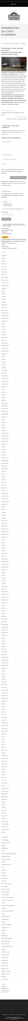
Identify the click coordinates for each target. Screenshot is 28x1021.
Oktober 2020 (4, 438)
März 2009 (3, 813)
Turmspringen (4, 957)
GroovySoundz (4, 878)
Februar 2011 (4, 750)
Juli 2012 (3, 703)
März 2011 (3, 747)
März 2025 (3, 302)
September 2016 (5, 567)
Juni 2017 (3, 542)
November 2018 (5, 496)
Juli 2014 (3, 638)
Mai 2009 (3, 807)
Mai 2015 (3, 610)
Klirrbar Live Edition (5, 889)
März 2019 (3, 485)
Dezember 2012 (4, 690)
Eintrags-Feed (4, 988)
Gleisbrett (3, 870)
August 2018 (4, 504)
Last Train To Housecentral (7, 900)
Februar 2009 (4, 815)
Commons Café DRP (5, 859)
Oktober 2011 (4, 728)
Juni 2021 (3, 422)
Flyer (2, 867)
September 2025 (5, 285)
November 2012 (5, 692)
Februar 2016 (4, 586)
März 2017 (3, 550)
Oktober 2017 (4, 531)
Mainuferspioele (5, 919)
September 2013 (5, 665)
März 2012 (3, 714)
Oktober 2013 (4, 662)
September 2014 (5, 632)
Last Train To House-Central (7, 897)
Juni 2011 (3, 739)
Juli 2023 (3, 356)
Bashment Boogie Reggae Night (8, 853)
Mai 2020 (3, 449)
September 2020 (5, 441)
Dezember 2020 (4, 433)
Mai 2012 (3, 709)
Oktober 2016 (4, 564)
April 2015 (3, 613)
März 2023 (3, 367)
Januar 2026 (4, 274)
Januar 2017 (4, 556)
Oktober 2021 (4, 411)
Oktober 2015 (4, 597)
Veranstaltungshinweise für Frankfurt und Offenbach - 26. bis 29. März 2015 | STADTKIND (13, 132)
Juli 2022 (3, 389)
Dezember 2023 (4, 343)
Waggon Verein (6, 1014)
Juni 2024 (3, 326)
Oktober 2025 (4, 283)
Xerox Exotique (4, 979)
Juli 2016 (3, 572)
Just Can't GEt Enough (6, 883)
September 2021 (5, 414)
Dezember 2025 (4, 277)
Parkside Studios (5, 927)
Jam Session (4, 881)
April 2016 (3, 580)
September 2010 (5, 764)
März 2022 (3, 400)
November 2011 (5, 725)
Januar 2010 (4, 785)
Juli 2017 (3, 539)
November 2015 (5, 594)
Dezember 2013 (4, 657)
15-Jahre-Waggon (5, 840)
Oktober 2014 (4, 630)
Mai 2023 (3, 362)
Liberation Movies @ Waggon (11, 43)
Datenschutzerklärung (20, 1014)
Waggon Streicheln (5, 974)
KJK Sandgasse (4, 886)
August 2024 (4, 321)
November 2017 (5, 529)
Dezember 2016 (4, 559)
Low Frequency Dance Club (7, 911)
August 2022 (4, 386)
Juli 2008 (3, 832)
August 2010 (4, 766)
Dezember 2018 (4, 493)
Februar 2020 (4, 457)
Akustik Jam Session (5, 842)
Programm (24, 43)
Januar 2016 (4, 589)
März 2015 (3, 616)
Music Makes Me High (6, 924)
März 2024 (3, 334)
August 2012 (4, 701)
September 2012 (5, 698)
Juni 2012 (3, 706)
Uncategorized (4, 963)
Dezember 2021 (4, 406)
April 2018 (3, 515)
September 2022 (5, 384)
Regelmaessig (4, 935)
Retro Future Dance (5, 941)
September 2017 (5, 534)
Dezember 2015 (4, 591)
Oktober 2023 (4, 348)
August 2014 (4, 635)
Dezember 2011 (4, 723)
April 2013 (3, 679)
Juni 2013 (3, 673)
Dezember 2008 (4, 821)
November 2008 (5, 824)
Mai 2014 (3, 643)
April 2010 (3, 777)
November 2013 (5, 660)
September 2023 (5, 351)
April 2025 (3, 299)
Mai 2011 (3, 742)
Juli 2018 (3, 507)
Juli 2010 (3, 769)
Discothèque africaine (6, 864)
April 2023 (3, 365)
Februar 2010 (4, 783)
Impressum (12, 1014)
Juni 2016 (3, 575)
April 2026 (3, 266)
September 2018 (5, 501)
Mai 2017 (3, 545)
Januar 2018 (4, 523)
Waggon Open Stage (5, 971)
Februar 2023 (4, 370)
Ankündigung (4, 848)
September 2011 (5, 731)
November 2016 (5, 561)
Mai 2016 (3, 578)
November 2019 (5, 463)
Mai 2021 (3, 425)
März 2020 (3, 455)
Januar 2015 (4, 621)
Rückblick (3, 949)
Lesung (3, 902)
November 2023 (5, 345)
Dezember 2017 (4, 526)
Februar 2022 (4, 403)
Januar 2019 (4, 490)
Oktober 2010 (4, 761)
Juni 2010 (3, 772)
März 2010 (3, 780)
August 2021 (4, 416)
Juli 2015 (3, 605)
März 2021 (3, 427)
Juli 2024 (3, 324)
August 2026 (4, 255)
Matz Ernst (3, 922)
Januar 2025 (4, 307)
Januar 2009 (4, 818)
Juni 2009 (3, 805)
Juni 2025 (3, 293)
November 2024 (5, 313)
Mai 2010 (3, 774)
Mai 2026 (3, 263)
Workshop (3, 976)
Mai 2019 (3, 479)
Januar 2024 (4, 340)
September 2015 (5, 600)
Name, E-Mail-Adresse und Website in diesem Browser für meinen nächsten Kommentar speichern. (12, 171)
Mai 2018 (3, 512)
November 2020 (5, 436)
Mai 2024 (3, 329)
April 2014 (3, 646)
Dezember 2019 (4, 460)
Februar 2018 (4, 520)
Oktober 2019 (4, 466)
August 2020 (4, 444)
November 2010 (5, 758)
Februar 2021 (4, 430)
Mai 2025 (3, 296)
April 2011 (3, 744)
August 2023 (4, 354)
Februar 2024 (4, 337)
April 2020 (3, 452)
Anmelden (3, 986)
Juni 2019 (3, 477)
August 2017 (4, 537)
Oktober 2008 (4, 826)
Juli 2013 (3, 671)
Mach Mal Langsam (5, 916)
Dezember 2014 (4, 624)
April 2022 (3, 397)
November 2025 (5, 280)
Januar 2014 (4, 654)
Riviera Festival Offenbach (7, 946)
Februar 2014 (4, 651)
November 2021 (5, 408)
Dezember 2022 (4, 375)
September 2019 (5, 468)
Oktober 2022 (4, 381)
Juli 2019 (3, 474)
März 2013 (3, 682)
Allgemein (3, 845)
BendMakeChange (5, 856)
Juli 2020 (3, 447)
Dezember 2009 (4, 788)
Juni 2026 (3, 261)
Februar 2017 (4, 553)
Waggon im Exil (4, 968)
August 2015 (4, 602)
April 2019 (3, 482)
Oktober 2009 (4, 794)
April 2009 (3, 810)
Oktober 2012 (4, 695)
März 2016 (3, 583)
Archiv (2, 851)
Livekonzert (4, 908)
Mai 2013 (3, 676)
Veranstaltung (4, 965)
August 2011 (4, 733)
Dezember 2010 (4, 755)
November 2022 (5, 378)
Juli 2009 (3, 802)
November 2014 (5, 627)
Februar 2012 (4, 717)
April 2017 (3, 548)
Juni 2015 (3, 608)
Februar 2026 (4, 272)
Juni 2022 (3, 392)
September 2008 (5, 829)
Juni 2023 (3, 359)
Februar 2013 (4, 684)
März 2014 (3, 649)
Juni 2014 (3, 641)
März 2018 (3, 518)
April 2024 (3, 332)
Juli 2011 (3, 736)
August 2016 (4, 569)
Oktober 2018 (4, 498)
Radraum (3, 933)
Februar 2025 (4, 304)
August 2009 (4, 799)
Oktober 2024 (4, 315)
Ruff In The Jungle (5, 952)
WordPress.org (4, 992)
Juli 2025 (3, 291)
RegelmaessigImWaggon (6, 938)
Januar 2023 (4, 373)
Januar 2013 (4, 687)
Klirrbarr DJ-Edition (5, 892)
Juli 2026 (3, 258)
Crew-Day (3, 861)
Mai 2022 (3, 395)
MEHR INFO (4, 197)
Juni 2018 (3, 509)
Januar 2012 (4, 720)
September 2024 (5, 318)
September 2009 (5, 796)
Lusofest (3, 913)
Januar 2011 (4, 753)
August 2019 (4, 471)
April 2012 (3, 712)
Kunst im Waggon (5, 894)
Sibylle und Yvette (5, 954)
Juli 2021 (3, 419)
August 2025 (4, 288)
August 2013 (4, 668)
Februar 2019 (4, 488)
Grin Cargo (3, 875)
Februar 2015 (4, 619)
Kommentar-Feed (5, 990)
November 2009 (5, 791)
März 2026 (3, 269)
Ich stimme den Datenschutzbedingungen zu (13, 209)
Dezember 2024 (4, 310)
